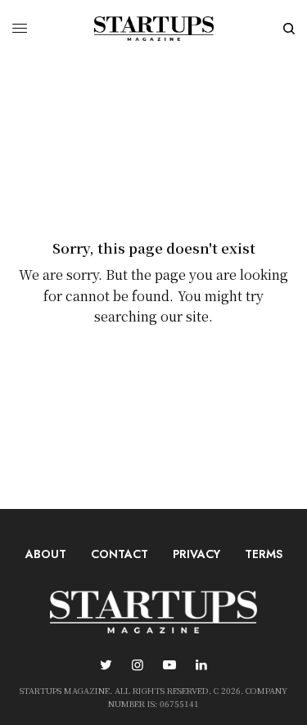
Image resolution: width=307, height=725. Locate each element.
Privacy (196, 554)
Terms (263, 554)
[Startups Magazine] (154, 28)
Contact (119, 554)
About (45, 554)
